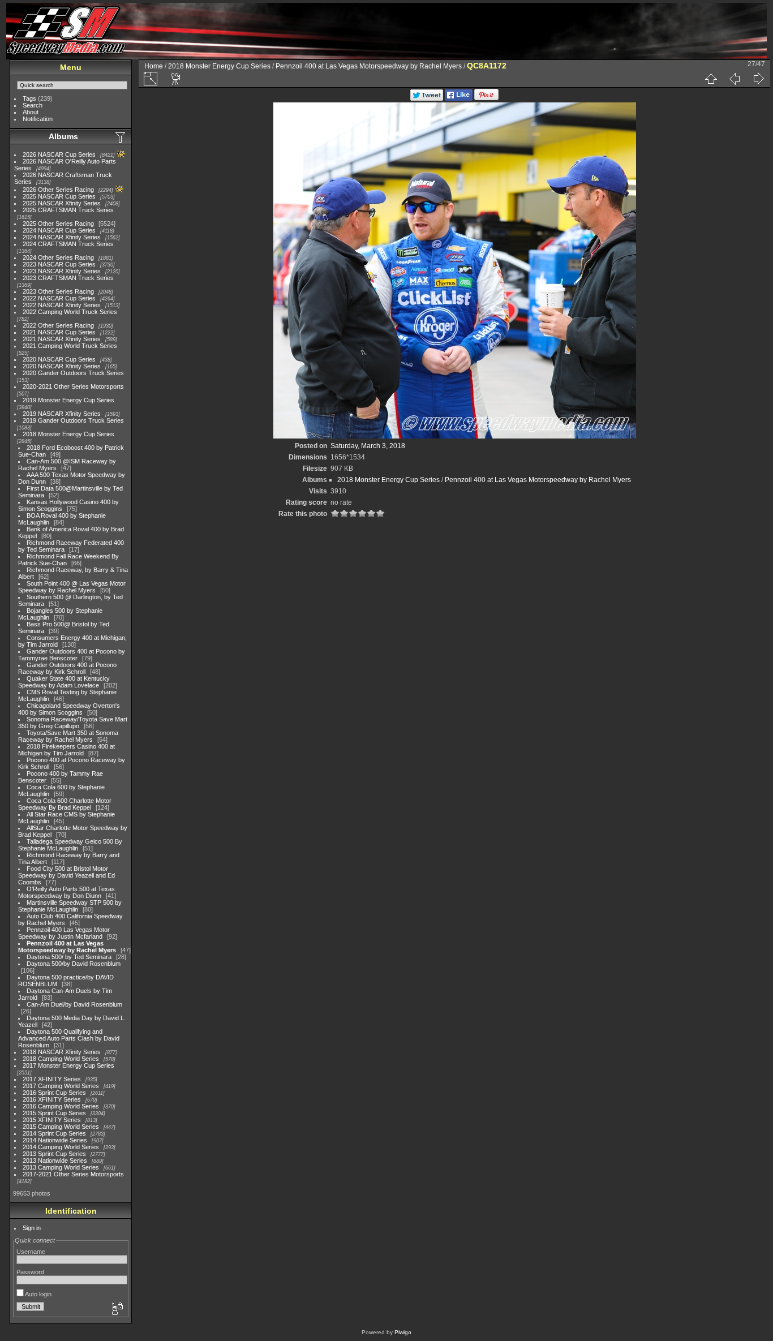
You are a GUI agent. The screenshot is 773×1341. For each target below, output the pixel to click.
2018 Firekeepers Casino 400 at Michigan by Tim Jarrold (66, 750)
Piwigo (402, 1332)
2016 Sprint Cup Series (54, 1092)
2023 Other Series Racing (58, 291)
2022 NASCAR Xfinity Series (62, 305)
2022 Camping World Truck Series (70, 311)
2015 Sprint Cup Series (54, 1113)
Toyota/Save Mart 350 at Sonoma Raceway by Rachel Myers (68, 736)
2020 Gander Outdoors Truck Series (73, 372)
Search (32, 105)
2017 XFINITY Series (52, 1079)
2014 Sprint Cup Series (54, 1133)
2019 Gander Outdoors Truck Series (73, 420)
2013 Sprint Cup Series (54, 1153)
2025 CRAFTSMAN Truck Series (68, 210)
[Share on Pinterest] (486, 98)
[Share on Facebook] (459, 98)
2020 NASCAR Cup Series (59, 359)
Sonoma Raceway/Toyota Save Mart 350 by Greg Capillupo (72, 722)
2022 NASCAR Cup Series (59, 298)
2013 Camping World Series (61, 1167)
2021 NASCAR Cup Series (59, 332)
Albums (63, 136)
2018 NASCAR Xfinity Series (62, 1051)
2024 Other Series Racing (58, 257)
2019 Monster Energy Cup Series (68, 400)
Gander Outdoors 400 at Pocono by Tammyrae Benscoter (71, 654)
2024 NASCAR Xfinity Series (62, 237)
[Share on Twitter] (426, 98)
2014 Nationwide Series (55, 1140)
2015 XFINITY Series (52, 1119)
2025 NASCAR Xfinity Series (62, 203)
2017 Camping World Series (61, 1085)
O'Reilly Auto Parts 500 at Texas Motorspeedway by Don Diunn (66, 892)
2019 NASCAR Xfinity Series (62, 413)
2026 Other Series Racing (58, 189)
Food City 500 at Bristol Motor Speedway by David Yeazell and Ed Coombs (66, 875)
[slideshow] (176, 78)
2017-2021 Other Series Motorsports (73, 1174)
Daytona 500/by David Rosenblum (74, 963)
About (30, 112)
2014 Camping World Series (61, 1147)
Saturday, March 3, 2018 (367, 446)
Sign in (32, 1227)
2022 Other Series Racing (58, 325)
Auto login (37, 1294)
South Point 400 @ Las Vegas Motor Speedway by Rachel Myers (72, 587)
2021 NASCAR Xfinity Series (62, 339)
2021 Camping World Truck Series (70, 345)
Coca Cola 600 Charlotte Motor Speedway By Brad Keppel (64, 804)
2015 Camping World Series (61, 1126)
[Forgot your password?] (116, 1309)
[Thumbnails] (711, 78)
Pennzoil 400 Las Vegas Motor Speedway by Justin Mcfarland (64, 933)
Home (153, 66)
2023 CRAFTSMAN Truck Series (68, 277)
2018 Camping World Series (61, 1058)
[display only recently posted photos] (121, 137)
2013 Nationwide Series (55, 1160)
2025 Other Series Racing (58, 223)
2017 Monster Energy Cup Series (68, 1065)
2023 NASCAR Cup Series (59, 264)
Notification (38, 118)
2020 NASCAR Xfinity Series (62, 366)
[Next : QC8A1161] (758, 78)
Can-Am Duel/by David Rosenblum (74, 1004)
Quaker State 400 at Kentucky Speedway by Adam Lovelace (64, 682)
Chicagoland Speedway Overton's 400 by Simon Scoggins (69, 709)
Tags (29, 98)
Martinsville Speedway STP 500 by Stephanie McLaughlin (70, 906)
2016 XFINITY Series (52, 1099)
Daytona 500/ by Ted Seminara (69, 956)
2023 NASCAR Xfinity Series (62, 271)
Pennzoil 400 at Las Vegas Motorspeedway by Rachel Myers (67, 946)
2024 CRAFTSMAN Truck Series (68, 243)
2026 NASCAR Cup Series (59, 154)
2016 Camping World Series (61, 1106)
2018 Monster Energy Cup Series (68, 434)
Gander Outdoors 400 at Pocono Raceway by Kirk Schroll (67, 668)
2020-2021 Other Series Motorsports (73, 386)
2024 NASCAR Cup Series (59, 230)
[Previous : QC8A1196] (734, 78)
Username (30, 1251)
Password (30, 1272)
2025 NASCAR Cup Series (59, 196)
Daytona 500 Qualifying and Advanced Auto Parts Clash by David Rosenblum (68, 1038)
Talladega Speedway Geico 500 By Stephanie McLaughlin (70, 845)
